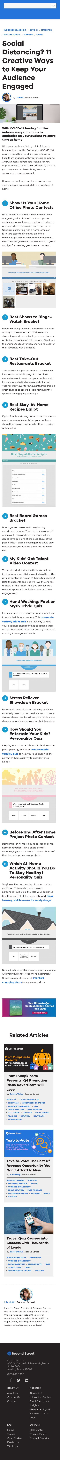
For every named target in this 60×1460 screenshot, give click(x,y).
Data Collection (16, 1264)
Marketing (46, 30)
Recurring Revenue (17, 1184)
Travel (28, 1267)
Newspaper (35, 1258)
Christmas (13, 1103)
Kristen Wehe (16, 1094)
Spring (39, 35)
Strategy (25, 1116)
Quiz (48, 1264)
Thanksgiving (15, 1119)
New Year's (39, 1116)
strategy (11, 1100)
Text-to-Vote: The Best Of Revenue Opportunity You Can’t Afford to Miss (28, 1165)
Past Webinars (35, 1109)
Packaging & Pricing (18, 1193)
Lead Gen (27, 1113)
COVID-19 (34, 30)
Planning (28, 35)
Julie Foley (15, 1175)
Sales (47, 1193)
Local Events (42, 1113)
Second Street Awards (19, 1271)
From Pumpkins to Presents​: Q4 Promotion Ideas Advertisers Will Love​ (27, 1083)
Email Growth (35, 1264)
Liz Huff (19, 97)
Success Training (15, 1180)
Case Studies (14, 1267)
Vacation (39, 1271)
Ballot (34, 1184)
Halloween (13, 1113)
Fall (36, 1106)
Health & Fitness (12, 35)
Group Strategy (16, 1109)
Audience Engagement (15, 30)
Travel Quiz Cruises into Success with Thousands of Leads (27, 1243)
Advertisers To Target (33, 1103)
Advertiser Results (29, 1100)
